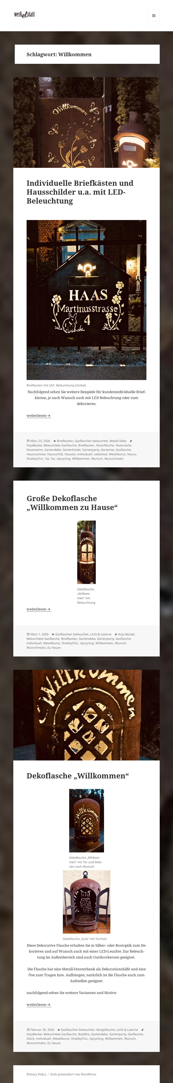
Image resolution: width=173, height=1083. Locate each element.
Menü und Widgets (154, 21)
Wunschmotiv (114, 459)
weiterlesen (39, 415)
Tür (53, 459)
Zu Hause (54, 647)
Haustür (70, 454)
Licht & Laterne (100, 634)
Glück (30, 1039)
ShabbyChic (35, 459)
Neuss (131, 454)
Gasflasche (123, 450)
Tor (47, 459)
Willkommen (81, 459)
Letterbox (100, 454)
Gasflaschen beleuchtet (91, 441)
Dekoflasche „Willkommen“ (78, 776)
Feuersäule (123, 445)
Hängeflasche (105, 1030)
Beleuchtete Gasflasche (60, 445)
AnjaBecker (34, 445)
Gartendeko (53, 450)
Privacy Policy (36, 1074)
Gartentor (107, 450)
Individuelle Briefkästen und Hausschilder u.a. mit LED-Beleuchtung (80, 192)
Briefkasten (65, 441)
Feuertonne (35, 450)
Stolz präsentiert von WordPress (73, 1074)
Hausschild (55, 454)
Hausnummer (36, 454)
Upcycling (63, 459)
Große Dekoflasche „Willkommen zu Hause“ (72, 502)
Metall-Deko (117, 441)
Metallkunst (117, 454)
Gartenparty (90, 450)
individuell (84, 454)
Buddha (83, 1034)
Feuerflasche (105, 445)
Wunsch (97, 459)
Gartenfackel (72, 450)
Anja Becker (126, 634)
